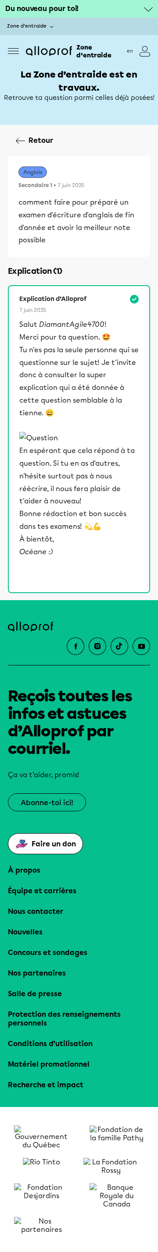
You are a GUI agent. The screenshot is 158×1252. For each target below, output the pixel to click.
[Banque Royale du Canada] (116, 1195)
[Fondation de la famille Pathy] (116, 1137)
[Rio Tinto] (41, 1166)
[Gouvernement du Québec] (41, 1137)
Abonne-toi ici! (47, 803)
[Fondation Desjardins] (41, 1195)
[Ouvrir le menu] (13, 51)
